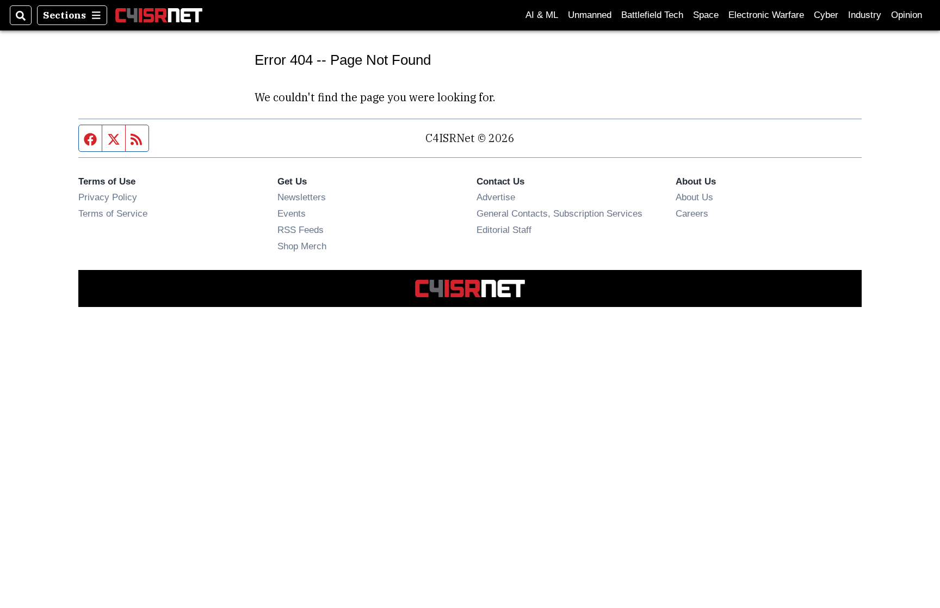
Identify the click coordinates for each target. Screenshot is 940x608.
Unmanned (589, 15)
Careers (692, 213)
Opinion (906, 15)
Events (291, 213)
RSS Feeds (300, 229)
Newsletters (301, 197)
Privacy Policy (107, 197)
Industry (864, 15)
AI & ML (541, 15)
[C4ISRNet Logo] (158, 15)
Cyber (826, 15)
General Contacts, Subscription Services (559, 213)
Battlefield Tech (652, 15)
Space (706, 15)
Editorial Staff (504, 229)
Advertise (496, 197)
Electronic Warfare (766, 15)
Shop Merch (301, 246)
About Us (694, 197)
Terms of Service (112, 213)
